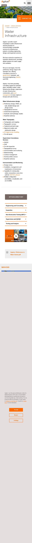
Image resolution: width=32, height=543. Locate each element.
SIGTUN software (15, 175)
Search (25, 3)
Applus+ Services (16, 25)
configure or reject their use (11, 401)
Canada (7, 25)
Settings (16, 420)
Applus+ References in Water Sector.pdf (17, 253)
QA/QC (18, 77)
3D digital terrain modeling (11, 132)
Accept (16, 409)
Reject (16, 415)
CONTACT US (26, 18)
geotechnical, (6, 75)
